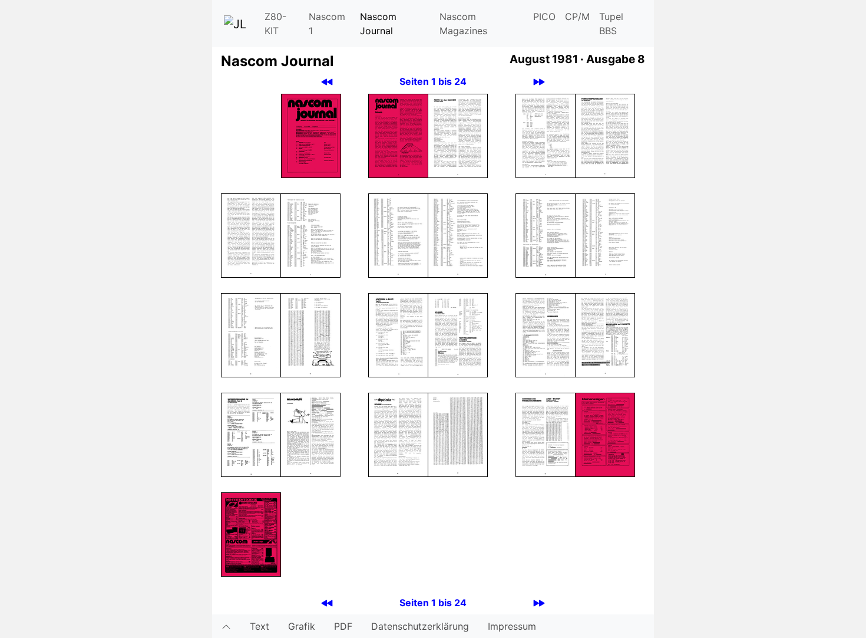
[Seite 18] (251, 434)
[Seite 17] (605, 334)
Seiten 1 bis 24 (433, 81)
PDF (343, 626)
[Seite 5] (605, 135)
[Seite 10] (545, 235)
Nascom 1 (327, 24)
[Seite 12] (251, 334)
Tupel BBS (611, 24)
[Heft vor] (539, 81)
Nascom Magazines (463, 24)
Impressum (512, 626)
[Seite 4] (545, 135)
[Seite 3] (457, 135)
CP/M (577, 16)
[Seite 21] (457, 434)
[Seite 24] (251, 534)
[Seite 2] (398, 135)
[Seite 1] (311, 135)
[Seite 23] (605, 434)
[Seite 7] (310, 235)
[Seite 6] (251, 235)
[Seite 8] (398, 235)
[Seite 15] (457, 334)
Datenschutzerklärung (420, 626)
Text (259, 626)
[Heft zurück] (327, 81)
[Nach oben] (226, 626)
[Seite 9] (457, 235)
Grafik (301, 626)
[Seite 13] (310, 334)
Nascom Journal (378, 24)
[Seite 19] (310, 434)
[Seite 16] (545, 334)
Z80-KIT (275, 24)
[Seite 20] (398, 434)
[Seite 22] (545, 434)
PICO (544, 16)
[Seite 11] (605, 235)
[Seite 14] (398, 334)
